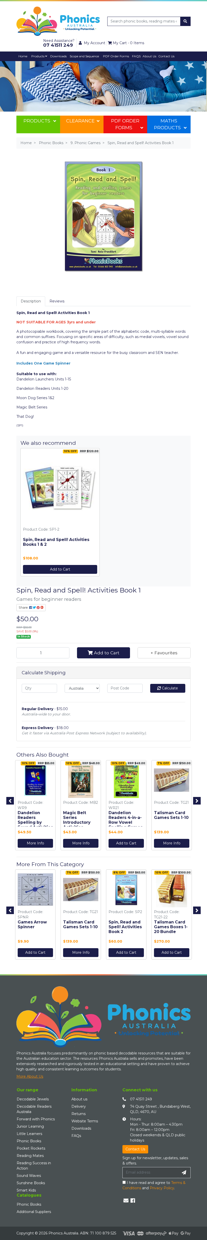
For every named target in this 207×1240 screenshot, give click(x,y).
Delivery (78, 1106)
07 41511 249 (141, 1099)
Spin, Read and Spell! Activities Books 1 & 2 (56, 542)
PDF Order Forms (125, 124)
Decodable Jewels (33, 1099)
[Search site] (185, 21)
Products (38, 56)
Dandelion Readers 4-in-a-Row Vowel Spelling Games (126, 820)
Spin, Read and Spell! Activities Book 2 (125, 927)
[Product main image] (103, 216)
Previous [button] (10, 801)
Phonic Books (29, 1141)
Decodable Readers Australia (34, 1109)
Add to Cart (60, 569)
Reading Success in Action (34, 1166)
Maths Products (167, 124)
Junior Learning (30, 1126)
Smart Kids (26, 1190)
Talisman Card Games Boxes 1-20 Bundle (171, 927)
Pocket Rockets (31, 1148)
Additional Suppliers (34, 1211)
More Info (35, 843)
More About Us (29, 1076)
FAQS (136, 56)
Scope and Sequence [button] (84, 56)
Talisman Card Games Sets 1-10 (171, 815)
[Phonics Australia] (58, 21)
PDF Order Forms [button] (116, 56)
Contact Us (166, 56)
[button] (164, 652)
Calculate (169, 688)
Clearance (80, 121)
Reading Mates (30, 1155)
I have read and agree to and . (154, 1185)
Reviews (56, 301)
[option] (35, 806)
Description (31, 301)
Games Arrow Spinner (32, 924)
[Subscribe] (184, 1172)
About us (79, 1099)
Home (22, 56)
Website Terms (84, 1121)
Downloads (58, 56)
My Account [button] (94, 43)
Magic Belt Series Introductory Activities (76, 820)
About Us (149, 56)
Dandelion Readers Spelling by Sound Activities (35, 820)
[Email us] (125, 1201)
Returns (78, 1114)
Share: (24, 607)
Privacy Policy (162, 1188)
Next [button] (197, 801)
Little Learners (29, 1133)
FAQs (76, 1135)
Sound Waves (29, 1175)
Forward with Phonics (36, 1119)
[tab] (30, 301)
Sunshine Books (31, 1183)
